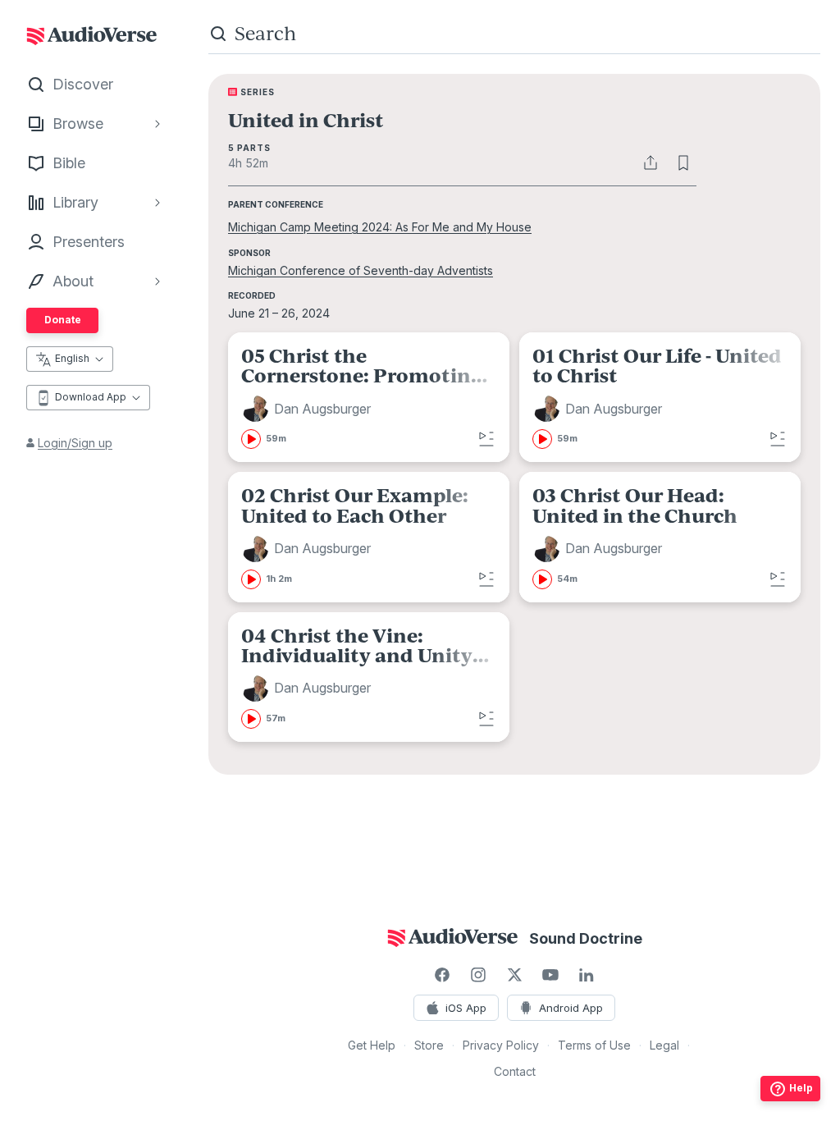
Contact (515, 1071)
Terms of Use (594, 1045)
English (72, 358)
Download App (90, 397)
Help (801, 1088)
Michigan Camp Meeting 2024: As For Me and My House (380, 227)
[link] (368, 397)
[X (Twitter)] (514, 975)
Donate (62, 319)
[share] (650, 162)
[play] (251, 439)
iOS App (465, 1007)
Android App (571, 1007)
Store (429, 1045)
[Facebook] (442, 975)
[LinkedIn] (586, 975)
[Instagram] (478, 975)
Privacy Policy (501, 1045)
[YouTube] (550, 975)
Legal (664, 1045)
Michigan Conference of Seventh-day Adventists (360, 270)
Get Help (371, 1045)
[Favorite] (683, 162)
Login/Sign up (75, 443)
